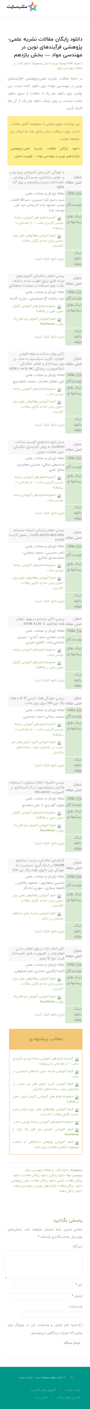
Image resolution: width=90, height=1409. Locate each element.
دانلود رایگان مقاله (70, 1191)
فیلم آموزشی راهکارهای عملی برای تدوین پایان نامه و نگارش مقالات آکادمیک (38, 240)
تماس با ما (41, 1397)
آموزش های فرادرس (43, 1390)
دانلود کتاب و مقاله (56, 1170)
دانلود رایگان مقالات (35, 1175)
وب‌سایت (75, 1306)
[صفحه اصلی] (23, 6)
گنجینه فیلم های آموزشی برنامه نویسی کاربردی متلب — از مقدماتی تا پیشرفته (39, 223)
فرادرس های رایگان (68, 1397)
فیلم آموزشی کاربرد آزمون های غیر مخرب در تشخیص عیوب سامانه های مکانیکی (37, 747)
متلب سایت (72, 1390)
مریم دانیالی (51, 63)
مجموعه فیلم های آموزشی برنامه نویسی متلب (43, 1122)
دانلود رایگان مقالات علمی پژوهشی (33, 1181)
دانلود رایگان (57, 1175)
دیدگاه (77, 1246)
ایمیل (77, 1295)
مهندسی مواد (65, 68)
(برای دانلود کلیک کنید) (49, 259)
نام (78, 1284)
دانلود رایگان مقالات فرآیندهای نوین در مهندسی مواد (48, 1186)
